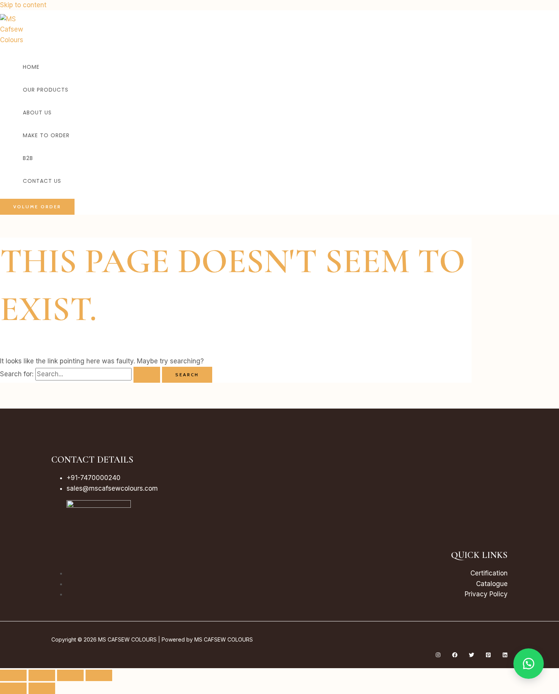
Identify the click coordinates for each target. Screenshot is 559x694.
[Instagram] (438, 655)
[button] (37, 207)
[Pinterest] (488, 655)
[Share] (70, 675)
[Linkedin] (505, 655)
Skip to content (23, 5)
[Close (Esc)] (99, 675)
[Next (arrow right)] (42, 688)
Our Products (45, 89)
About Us (37, 112)
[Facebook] (454, 655)
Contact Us (42, 181)
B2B (28, 158)
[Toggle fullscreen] (42, 675)
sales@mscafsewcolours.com (112, 488)
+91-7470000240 (94, 478)
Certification (489, 573)
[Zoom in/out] (13, 675)
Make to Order (46, 135)
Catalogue (492, 584)
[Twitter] (471, 655)
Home (31, 67)
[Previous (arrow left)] (13, 688)
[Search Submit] (146, 375)
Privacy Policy (486, 594)
